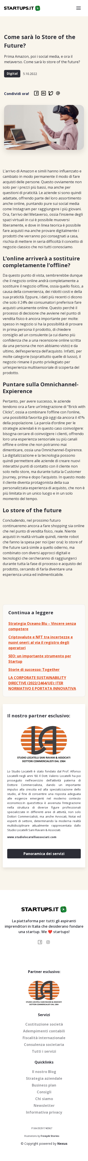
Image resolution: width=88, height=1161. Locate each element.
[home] (22, 8)
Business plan (44, 1085)
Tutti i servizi (44, 1051)
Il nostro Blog (44, 1071)
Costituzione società (44, 1024)
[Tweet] (51, 93)
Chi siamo (44, 1098)
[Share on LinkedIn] (43, 93)
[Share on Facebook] (36, 93)
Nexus (62, 1143)
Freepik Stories (50, 1136)
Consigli (44, 1091)
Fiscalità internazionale (44, 1037)
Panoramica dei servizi (44, 853)
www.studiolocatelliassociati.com (31, 837)
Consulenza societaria (44, 1044)
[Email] (58, 93)
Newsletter (44, 1105)
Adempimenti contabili (44, 1031)
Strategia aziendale (44, 1078)
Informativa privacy (44, 1112)
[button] (78, 8)
